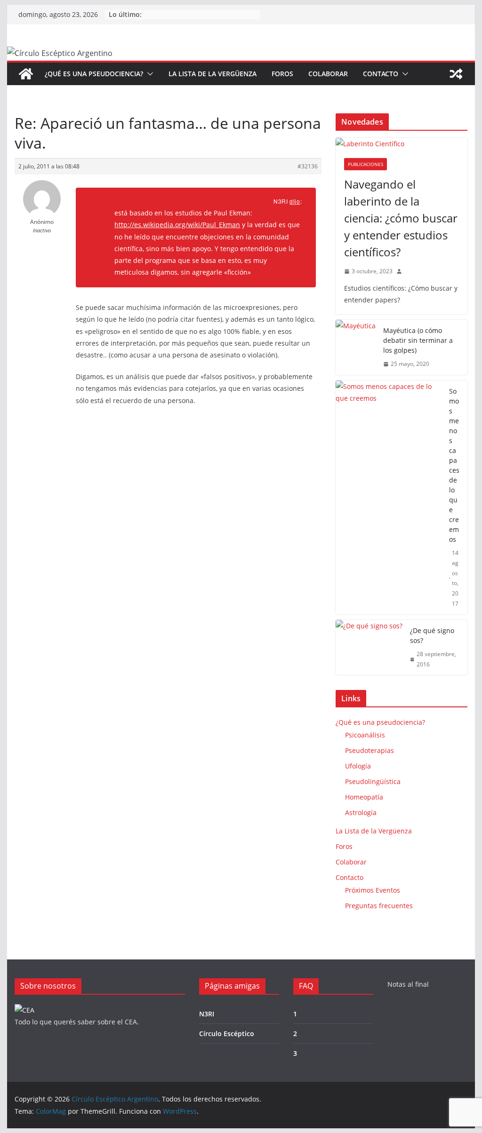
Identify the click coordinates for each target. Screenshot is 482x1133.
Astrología (361, 812)
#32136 (307, 166)
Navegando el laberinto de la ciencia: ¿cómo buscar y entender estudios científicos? (401, 218)
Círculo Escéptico (226, 1033)
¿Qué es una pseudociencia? (94, 73)
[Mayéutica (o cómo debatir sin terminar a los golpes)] (356, 347)
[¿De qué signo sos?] (369, 647)
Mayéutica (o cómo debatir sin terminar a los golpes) (418, 340)
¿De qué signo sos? (432, 635)
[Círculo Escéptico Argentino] (26, 74)
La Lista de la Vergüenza (213, 73)
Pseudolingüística (373, 781)
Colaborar (328, 73)
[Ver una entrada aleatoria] (456, 74)
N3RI (206, 1013)
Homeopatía (364, 796)
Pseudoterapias (369, 750)
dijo (294, 201)
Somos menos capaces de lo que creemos (454, 465)
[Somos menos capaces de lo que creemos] (388, 497)
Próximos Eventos (372, 890)
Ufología (358, 765)
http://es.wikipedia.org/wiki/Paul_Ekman (177, 224)
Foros (282, 73)
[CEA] (24, 1010)
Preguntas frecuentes (379, 905)
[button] (148, 73)
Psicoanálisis (365, 734)
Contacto (380, 73)
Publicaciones (365, 164)
